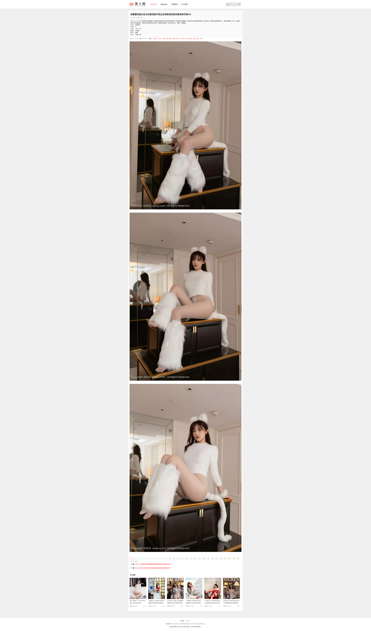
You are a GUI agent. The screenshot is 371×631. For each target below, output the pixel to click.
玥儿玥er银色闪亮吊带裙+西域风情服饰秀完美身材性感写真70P (153, 568)
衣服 (197, 38)
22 (221, 558)
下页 (136, 561)
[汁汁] (137, 590)
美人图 (132, 17)
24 (229, 558)
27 (131, 561)
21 (216, 558)
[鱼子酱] (175, 590)
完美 (187, 38)
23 (225, 558)
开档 (201, 38)
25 (233, 558)
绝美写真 (175, 38)
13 (182, 558)
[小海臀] (194, 590)
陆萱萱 (155, 38)
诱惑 (163, 38)
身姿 (167, 38)
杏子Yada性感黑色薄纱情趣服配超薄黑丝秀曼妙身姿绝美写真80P (153, 564)
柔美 (190, 38)
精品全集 (164, 4)
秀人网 (137, 17)
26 (238, 558)
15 (191, 558)
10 (170, 558)
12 (178, 558)
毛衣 (160, 38)
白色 (180, 38)
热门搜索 (185, 4)
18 (204, 558)
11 (174, 558)
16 (195, 558)
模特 (183, 38)
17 (199, 558)
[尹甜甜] (156, 590)
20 (212, 558)
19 (208, 558)
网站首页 (154, 4)
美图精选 (174, 4)
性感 (194, 38)
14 (187, 558)
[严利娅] (212, 590)
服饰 (170, 38)
